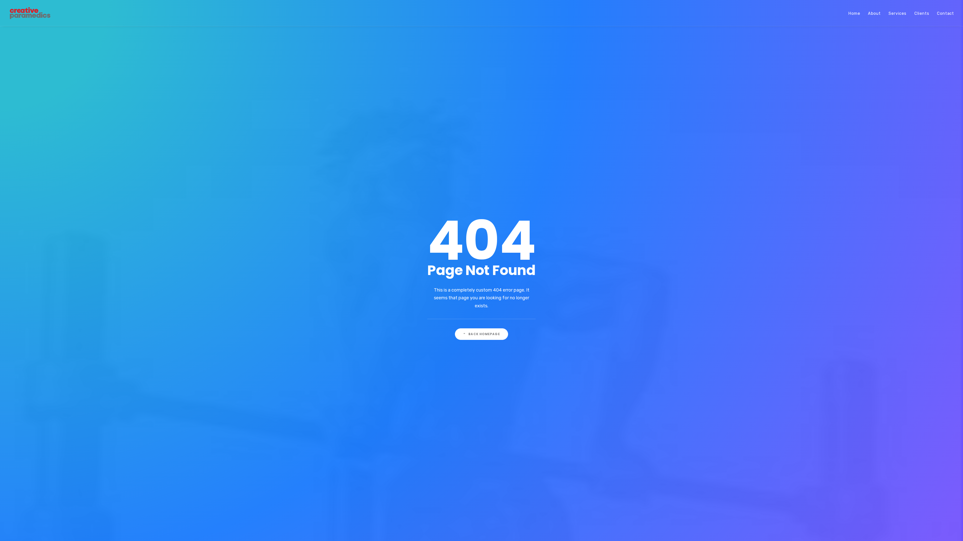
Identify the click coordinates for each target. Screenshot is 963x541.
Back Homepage (484, 334)
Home (854, 13)
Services (897, 13)
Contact (945, 13)
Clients (921, 13)
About (874, 13)
